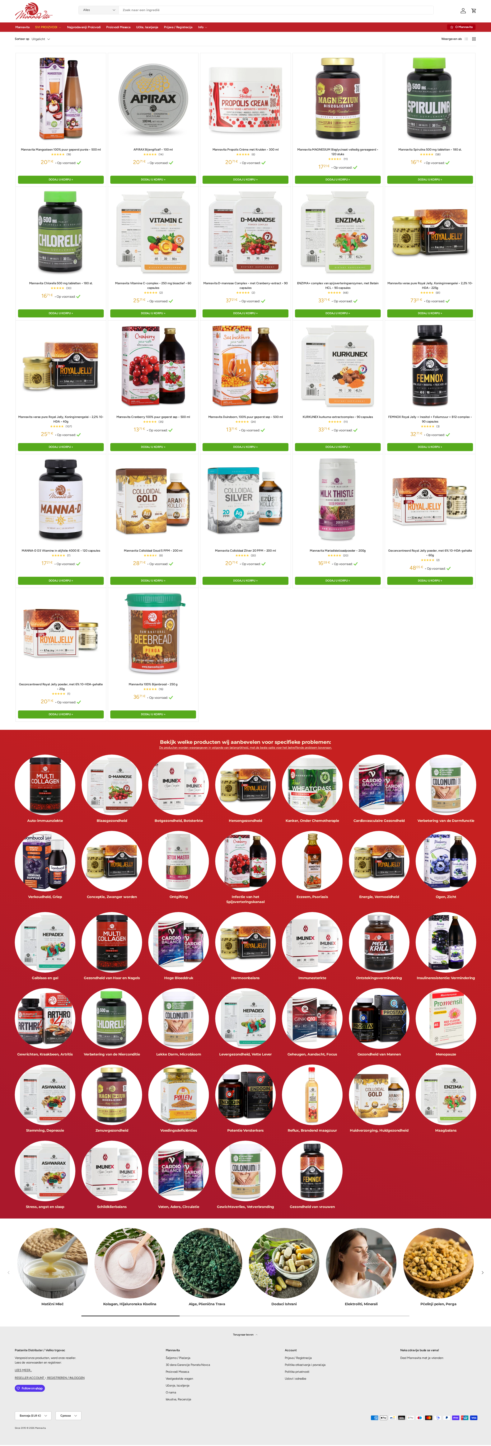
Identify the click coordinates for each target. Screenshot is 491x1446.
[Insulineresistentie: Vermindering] (446, 942)
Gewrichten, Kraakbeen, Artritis (45, 1054)
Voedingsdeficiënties (178, 1130)
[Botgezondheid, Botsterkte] (178, 785)
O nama (171, 1392)
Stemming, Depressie (45, 1130)
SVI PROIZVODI (46, 27)
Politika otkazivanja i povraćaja (305, 1365)
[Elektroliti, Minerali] (361, 1263)
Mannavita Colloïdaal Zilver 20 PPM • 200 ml (245, 550)
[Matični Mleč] (52, 1263)
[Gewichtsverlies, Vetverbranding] (245, 1171)
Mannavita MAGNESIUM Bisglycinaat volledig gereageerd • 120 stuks (337, 152)
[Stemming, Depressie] (45, 1095)
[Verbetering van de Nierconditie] (112, 1018)
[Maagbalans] (446, 1095)
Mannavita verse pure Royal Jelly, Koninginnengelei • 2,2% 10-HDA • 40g (60, 419)
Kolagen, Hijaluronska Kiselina (130, 1304)
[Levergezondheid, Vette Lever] (245, 1018)
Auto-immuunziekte (45, 821)
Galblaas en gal (45, 978)
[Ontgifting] (178, 861)
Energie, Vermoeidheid (379, 897)
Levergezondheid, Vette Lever (245, 1054)
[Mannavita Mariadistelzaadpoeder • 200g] (338, 499)
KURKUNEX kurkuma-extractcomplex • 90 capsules (338, 417)
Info (200, 27)
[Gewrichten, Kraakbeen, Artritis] (45, 1018)
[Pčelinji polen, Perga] (438, 1263)
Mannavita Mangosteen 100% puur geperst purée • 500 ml (61, 149)
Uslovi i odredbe (295, 1378)
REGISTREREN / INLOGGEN (65, 1378)
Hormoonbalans (245, 978)
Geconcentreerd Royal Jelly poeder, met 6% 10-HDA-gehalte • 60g (430, 553)
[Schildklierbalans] (112, 1171)
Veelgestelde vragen (179, 1378)
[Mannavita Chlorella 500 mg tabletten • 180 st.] (61, 232)
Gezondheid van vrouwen (312, 1207)
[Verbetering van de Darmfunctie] (446, 785)
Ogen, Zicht (446, 897)
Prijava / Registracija (178, 27)
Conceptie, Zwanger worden (112, 897)
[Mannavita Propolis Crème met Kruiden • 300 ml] (245, 98)
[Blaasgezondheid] (112, 785)
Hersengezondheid (245, 821)
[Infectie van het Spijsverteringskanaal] (245, 861)
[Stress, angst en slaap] (45, 1171)
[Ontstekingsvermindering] (379, 942)
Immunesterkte (312, 978)
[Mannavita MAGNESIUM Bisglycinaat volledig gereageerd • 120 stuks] (338, 98)
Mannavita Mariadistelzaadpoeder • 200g (338, 550)
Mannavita (22, 27)
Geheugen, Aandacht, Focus (312, 1054)
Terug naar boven (243, 1334)
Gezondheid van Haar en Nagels (112, 978)
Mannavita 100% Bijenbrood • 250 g (153, 684)
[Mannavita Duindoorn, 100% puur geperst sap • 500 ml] (245, 366)
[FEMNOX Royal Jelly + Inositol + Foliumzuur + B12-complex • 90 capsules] (430, 366)
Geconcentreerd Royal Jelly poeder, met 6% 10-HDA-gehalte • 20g (61, 686)
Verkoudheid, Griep (45, 897)
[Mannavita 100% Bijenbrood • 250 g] (153, 633)
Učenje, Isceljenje (177, 1385)
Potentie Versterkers (245, 1130)
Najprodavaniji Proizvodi (84, 27)
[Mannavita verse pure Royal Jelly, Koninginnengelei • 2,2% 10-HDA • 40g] (61, 366)
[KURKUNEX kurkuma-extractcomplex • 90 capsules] (338, 366)
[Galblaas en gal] (45, 942)
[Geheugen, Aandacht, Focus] (312, 1018)
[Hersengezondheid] (245, 785)
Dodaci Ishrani (284, 1304)
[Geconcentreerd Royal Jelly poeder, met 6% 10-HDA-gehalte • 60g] (430, 499)
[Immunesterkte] (312, 942)
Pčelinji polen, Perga (438, 1304)
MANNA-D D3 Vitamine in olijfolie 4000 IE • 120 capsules (61, 550)
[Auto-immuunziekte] (45, 785)
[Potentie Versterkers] (245, 1095)
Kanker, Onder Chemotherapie (312, 821)
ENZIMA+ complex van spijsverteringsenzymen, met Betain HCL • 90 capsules (338, 285)
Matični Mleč (52, 1304)
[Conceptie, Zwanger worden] (112, 861)
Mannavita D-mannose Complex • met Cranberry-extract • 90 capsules (245, 285)
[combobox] (256, 10)
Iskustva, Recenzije (178, 1399)
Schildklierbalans (112, 1207)
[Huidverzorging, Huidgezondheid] (379, 1095)
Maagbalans (445, 1130)
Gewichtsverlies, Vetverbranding (245, 1207)
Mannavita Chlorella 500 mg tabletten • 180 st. (61, 283)
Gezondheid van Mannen (379, 1054)
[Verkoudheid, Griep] (45, 861)
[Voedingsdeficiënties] (178, 1095)
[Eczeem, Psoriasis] (312, 861)
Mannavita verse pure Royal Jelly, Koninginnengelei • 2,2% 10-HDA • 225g (430, 285)
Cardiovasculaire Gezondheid (379, 821)
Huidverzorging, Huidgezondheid (379, 1130)
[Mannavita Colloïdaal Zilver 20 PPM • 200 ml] (245, 499)
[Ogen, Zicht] (446, 861)
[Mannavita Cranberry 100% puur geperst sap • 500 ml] (153, 366)
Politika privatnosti (297, 1371)
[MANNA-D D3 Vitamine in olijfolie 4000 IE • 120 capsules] (61, 499)
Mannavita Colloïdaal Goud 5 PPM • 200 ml (153, 550)
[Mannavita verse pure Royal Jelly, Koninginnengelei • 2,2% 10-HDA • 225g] (430, 232)
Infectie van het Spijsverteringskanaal (245, 899)
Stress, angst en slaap (45, 1207)
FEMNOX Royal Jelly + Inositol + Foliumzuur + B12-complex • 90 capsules (430, 419)
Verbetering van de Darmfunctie (446, 821)
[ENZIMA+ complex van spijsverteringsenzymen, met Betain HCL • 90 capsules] (338, 232)
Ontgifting (179, 897)
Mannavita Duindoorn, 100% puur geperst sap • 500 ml (245, 417)
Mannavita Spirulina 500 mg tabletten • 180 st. (430, 149)
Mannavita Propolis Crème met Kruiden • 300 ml (246, 149)
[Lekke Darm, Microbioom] (178, 1018)
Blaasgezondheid (112, 821)
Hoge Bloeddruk (178, 978)
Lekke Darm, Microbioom (178, 1054)
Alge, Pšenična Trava (207, 1304)
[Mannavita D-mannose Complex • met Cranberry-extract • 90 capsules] (245, 232)
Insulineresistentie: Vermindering (446, 978)
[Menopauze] (446, 1018)
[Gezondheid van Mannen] (379, 1018)
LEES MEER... (23, 1370)
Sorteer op (22, 39)
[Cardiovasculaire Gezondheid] (379, 785)
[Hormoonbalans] (245, 942)
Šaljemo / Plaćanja (178, 1358)
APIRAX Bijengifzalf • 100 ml (153, 149)
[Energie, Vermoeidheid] (379, 861)
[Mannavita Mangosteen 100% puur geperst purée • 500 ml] (61, 98)
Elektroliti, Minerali (361, 1304)
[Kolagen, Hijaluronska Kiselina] (129, 1263)
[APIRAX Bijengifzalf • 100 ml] (153, 98)
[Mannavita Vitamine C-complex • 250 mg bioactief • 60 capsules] (153, 232)
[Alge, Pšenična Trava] (207, 1263)
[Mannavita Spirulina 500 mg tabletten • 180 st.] (430, 98)
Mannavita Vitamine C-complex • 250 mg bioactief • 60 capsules (153, 285)
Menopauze (446, 1054)
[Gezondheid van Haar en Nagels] (112, 942)
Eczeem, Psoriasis (312, 897)
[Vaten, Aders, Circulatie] (178, 1171)
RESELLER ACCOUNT (30, 1378)
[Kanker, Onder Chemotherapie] (312, 785)
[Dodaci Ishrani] (284, 1263)
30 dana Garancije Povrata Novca (188, 1365)
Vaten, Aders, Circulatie (178, 1207)
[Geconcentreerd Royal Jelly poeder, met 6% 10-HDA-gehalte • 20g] (61, 633)
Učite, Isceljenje (147, 27)
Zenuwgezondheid (112, 1130)
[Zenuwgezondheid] (112, 1095)
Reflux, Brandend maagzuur (312, 1130)
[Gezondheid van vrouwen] (312, 1171)
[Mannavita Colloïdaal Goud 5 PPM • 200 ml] (153, 499)
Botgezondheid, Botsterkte (179, 821)
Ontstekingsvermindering (379, 978)
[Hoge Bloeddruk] (178, 942)
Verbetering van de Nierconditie (112, 1054)
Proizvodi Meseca (118, 27)
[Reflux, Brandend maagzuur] (312, 1095)
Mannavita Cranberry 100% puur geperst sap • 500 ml (153, 417)
